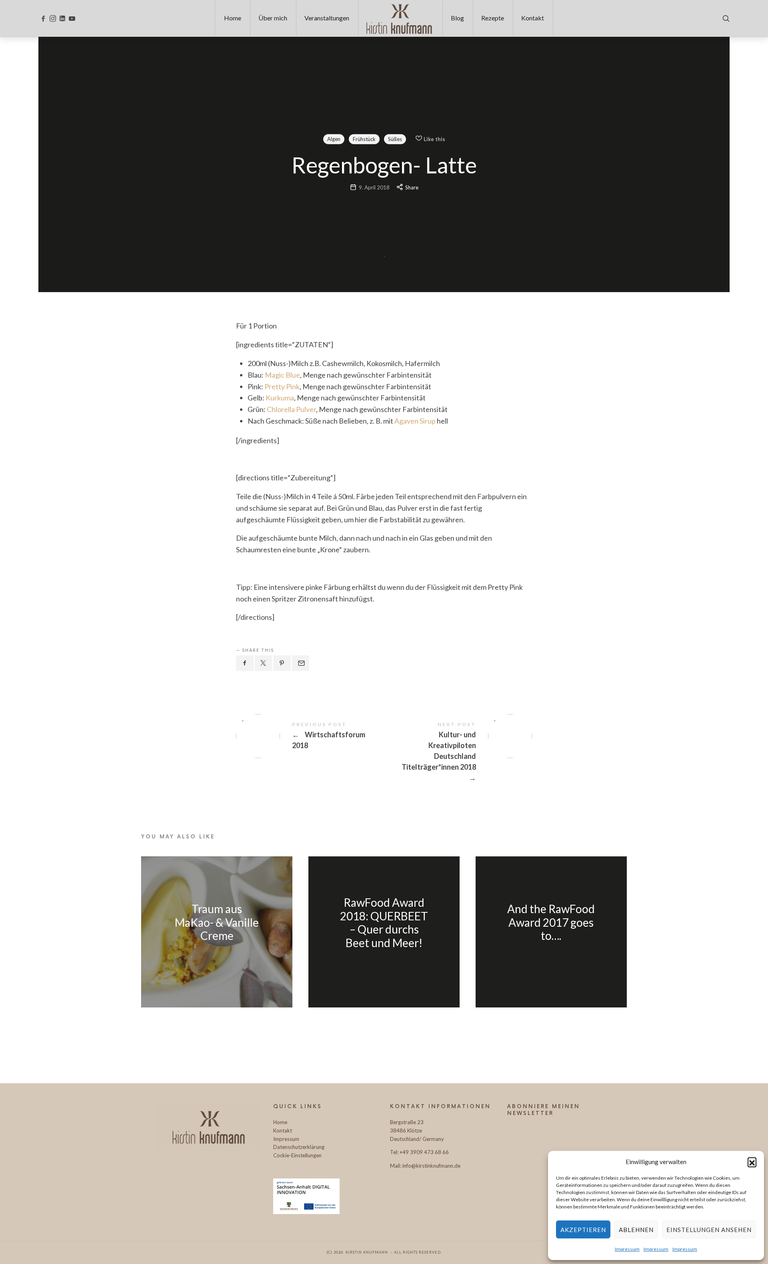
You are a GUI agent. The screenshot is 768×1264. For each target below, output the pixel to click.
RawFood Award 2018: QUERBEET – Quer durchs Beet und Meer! (384, 922)
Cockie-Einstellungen (297, 1155)
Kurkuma (280, 397)
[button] (752, 1162)
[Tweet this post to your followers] (263, 663)
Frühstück (363, 138)
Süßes (395, 138)
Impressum (627, 1249)
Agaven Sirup (415, 420)
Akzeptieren (583, 1229)
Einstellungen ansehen (709, 1229)
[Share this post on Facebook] (245, 663)
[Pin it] (282, 663)
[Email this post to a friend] (301, 663)
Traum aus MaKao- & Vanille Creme (217, 922)
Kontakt (282, 1130)
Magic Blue (282, 374)
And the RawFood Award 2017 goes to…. (551, 922)
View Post (217, 953)
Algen (333, 138)
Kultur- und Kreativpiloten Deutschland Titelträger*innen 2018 (458, 752)
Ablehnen (636, 1229)
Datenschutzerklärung (298, 1147)
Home (280, 1122)
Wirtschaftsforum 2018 (310, 736)
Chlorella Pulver (291, 409)
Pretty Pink (282, 386)
